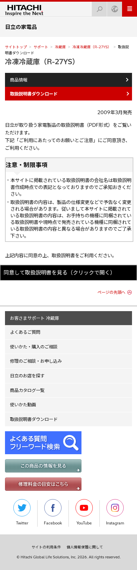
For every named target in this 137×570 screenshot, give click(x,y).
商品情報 (18, 80)
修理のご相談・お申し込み (36, 361)
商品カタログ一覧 (27, 390)
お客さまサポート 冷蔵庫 (34, 318)
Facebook (53, 523)
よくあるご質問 (25, 332)
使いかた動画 (23, 404)
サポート (41, 47)
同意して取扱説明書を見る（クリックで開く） (59, 272)
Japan (114, 9)
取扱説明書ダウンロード (34, 419)
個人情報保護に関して (85, 547)
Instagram (115, 523)
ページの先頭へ (111, 292)
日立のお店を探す (27, 375)
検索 (99, 9)
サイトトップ (16, 47)
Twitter (22, 523)
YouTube (84, 523)
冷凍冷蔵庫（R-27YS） (91, 47)
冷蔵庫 (60, 47)
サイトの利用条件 (46, 547)
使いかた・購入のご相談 (34, 346)
